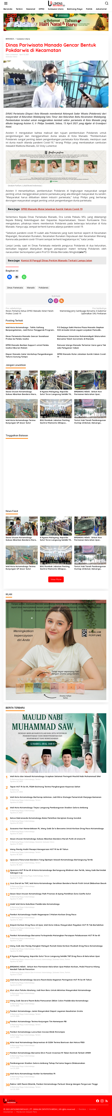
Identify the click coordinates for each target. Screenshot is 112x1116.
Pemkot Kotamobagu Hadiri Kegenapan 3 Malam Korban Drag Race (43, 914)
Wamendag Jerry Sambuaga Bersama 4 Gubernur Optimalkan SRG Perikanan (83, 311)
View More (56, 579)
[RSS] (61, 300)
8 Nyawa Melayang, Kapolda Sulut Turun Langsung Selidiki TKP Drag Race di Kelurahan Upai (56, 392)
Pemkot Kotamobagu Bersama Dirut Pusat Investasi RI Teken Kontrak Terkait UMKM (50, 1053)
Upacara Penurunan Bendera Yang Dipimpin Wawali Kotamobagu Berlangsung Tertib (51, 860)
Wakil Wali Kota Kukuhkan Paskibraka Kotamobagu (35, 904)
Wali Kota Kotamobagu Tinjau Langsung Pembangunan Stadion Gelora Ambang (49, 807)
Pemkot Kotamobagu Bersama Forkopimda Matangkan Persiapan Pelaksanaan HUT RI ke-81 (55, 935)
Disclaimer (8, 1112)
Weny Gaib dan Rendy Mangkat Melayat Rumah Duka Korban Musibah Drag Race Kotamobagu (56, 946)
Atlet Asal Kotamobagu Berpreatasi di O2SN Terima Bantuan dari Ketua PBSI (47, 1042)
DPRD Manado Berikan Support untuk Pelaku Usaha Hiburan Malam (27, 346)
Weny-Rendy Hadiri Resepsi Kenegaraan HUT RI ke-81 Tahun (39, 849)
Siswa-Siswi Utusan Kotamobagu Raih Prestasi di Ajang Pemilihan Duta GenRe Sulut (50, 894)
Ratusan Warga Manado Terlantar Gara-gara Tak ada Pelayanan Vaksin (81, 346)
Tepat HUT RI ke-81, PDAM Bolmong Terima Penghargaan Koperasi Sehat (45, 786)
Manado (31, 287)
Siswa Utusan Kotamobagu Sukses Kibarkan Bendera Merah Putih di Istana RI (21, 392)
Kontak (92, 1109)
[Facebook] (50, 300)
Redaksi (82, 1109)
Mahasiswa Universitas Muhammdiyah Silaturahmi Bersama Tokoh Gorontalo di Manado (81, 337)
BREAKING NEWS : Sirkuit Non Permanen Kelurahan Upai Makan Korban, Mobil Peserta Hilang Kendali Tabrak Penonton (90, 392)
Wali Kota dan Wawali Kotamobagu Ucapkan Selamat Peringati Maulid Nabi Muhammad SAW (55, 776)
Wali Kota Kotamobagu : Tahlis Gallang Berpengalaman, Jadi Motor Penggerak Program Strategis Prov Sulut (30, 328)
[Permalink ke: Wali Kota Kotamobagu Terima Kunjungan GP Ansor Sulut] (22, 408)
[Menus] (6, 3)
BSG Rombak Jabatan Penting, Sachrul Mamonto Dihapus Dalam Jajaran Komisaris (55, 421)
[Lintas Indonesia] (56, 3)
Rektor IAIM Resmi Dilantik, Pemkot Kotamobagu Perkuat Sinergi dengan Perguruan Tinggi (54, 1084)
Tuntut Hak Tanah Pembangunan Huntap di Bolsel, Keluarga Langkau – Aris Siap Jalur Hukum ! (90, 421)
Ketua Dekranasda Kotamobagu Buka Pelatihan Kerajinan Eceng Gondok (45, 818)
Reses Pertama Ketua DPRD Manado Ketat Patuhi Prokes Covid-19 (29, 311)
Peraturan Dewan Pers (26, 1112)
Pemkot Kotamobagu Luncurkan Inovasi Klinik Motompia (37, 1032)
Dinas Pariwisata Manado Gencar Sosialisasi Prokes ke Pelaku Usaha (27, 337)
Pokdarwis (43, 287)
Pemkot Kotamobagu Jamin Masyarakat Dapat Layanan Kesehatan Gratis (46, 1011)
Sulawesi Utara (11, 57)
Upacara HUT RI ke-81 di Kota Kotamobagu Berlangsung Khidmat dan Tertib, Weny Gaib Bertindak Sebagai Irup (58, 871)
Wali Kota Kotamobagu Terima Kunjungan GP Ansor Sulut (20, 421)
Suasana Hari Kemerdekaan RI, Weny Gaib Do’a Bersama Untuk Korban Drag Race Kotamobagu (57, 828)
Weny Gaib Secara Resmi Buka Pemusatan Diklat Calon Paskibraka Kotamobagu (49, 1000)
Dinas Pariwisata (15, 287)
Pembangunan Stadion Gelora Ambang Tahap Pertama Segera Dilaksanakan (47, 1063)
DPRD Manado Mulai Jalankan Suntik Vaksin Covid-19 (81, 355)
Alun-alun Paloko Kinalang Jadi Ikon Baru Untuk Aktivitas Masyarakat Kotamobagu (50, 990)
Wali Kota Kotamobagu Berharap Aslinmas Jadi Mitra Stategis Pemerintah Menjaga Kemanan (55, 797)
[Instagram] (56, 300)
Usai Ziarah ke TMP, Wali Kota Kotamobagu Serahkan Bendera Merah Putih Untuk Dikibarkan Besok (58, 883)
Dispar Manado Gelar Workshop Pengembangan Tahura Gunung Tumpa (29, 355)
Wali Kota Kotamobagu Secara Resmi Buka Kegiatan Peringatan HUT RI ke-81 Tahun (51, 980)
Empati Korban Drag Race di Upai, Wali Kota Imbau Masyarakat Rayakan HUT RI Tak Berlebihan (57, 925)
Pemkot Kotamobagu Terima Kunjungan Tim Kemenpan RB (38, 1021)
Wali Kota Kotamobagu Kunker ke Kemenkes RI (32, 1073)
